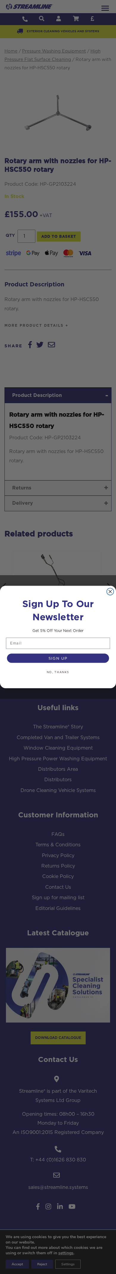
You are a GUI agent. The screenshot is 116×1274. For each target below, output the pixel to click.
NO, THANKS (58, 672)
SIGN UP (58, 658)
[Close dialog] (110, 591)
